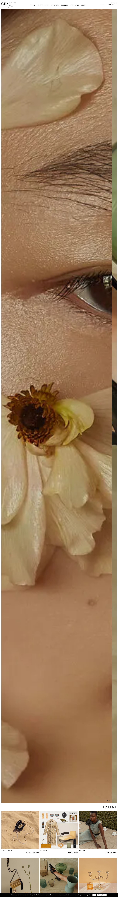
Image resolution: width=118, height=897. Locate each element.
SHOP (38, 460)
